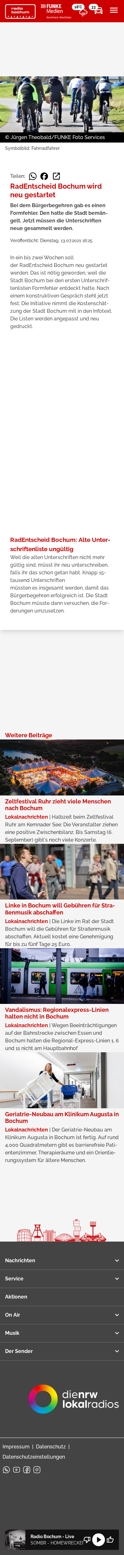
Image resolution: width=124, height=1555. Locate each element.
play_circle (98, 1539)
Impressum (16, 1447)
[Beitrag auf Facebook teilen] (44, 176)
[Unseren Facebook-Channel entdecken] (27, 1470)
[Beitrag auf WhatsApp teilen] (33, 176)
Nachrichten (20, 1260)
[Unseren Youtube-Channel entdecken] (16, 1470)
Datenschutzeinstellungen (34, 1457)
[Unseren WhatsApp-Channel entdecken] (6, 1470)
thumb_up (110, 1540)
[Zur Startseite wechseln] (20, 11)
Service (14, 1279)
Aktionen (16, 1297)
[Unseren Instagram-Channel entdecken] (37, 1470)
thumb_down (87, 1540)
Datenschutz (51, 1447)
